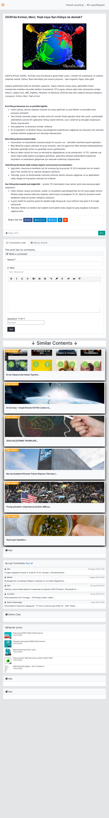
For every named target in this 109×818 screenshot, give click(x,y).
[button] (96, 5)
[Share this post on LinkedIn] (60, 220)
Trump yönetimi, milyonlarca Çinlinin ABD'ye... (28, 507)
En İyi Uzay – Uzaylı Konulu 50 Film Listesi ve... (28, 407)
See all (29, 563)
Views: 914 (13, 233)
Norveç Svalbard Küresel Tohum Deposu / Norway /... (31, 473)
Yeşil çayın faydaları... (16, 540)
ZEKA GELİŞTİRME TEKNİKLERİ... (22, 440)
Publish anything (74, 5)
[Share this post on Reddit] (65, 220)
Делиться (41, 220)
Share (28, 220)
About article (40, 242)
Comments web (17, 242)
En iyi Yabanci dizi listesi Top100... (23, 374)
